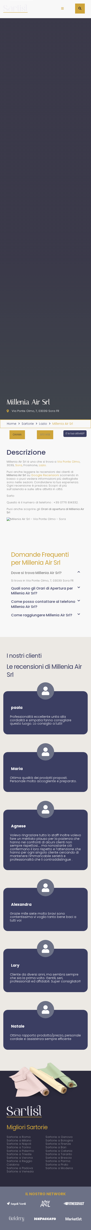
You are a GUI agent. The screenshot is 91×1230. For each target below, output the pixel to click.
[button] (62, 8)
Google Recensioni (45, 475)
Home (11, 424)
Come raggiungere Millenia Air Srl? (41, 615)
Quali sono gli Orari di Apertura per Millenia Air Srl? (42, 591)
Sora (18, 465)
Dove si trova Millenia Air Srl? (36, 572)
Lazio (43, 424)
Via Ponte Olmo (68, 462)
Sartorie (28, 424)
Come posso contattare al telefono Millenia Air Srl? (43, 604)
